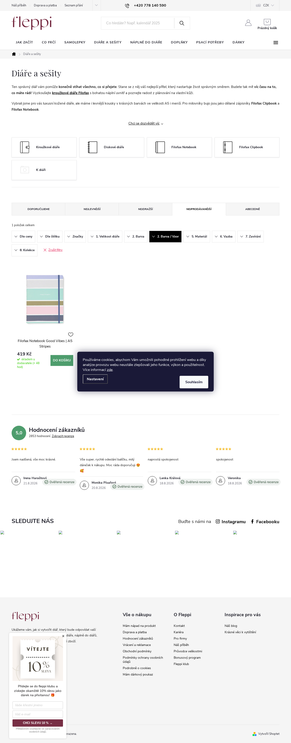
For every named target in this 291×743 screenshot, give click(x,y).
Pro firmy (180, 638)
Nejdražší (145, 209)
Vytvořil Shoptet (268, 734)
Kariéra (178, 632)
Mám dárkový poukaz (138, 674)
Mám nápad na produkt (139, 626)
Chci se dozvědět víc (144, 123)
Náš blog (231, 626)
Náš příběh (19, 5)
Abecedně (252, 209)
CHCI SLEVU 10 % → (38, 723)
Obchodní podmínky (137, 651)
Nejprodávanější (198, 209)
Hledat (181, 23)
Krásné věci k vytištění (240, 632)
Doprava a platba (45, 5)
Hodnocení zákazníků (138, 638)
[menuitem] (25, 42)
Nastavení (95, 378)
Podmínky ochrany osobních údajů (143, 659)
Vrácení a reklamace (137, 645)
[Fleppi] (25, 616)
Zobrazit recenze (63, 436)
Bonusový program (187, 657)
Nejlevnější (92, 209)
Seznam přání (74, 5)
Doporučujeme (39, 209)
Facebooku (267, 522)
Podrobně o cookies (137, 668)
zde (110, 369)
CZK (266, 5)
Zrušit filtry (55, 250)
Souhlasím (194, 381)
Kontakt (179, 626)
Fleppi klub (181, 664)
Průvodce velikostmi (188, 651)
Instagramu (234, 522)
